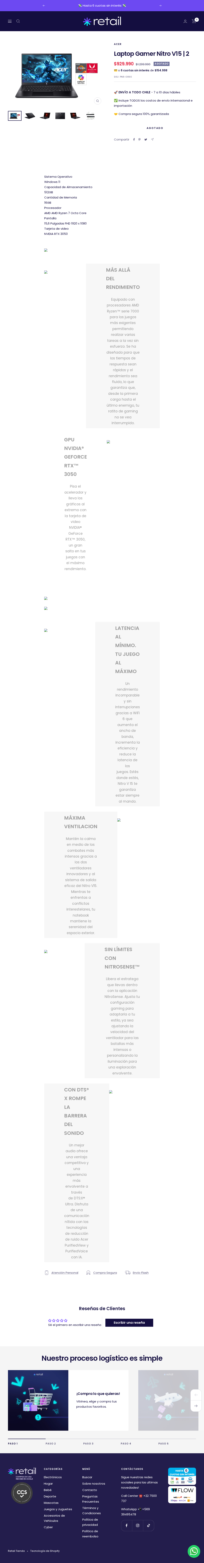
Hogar (48, 1483)
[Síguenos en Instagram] (137, 1525)
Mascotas (51, 1503)
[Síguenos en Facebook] (126, 1525)
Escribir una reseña (129, 1322)
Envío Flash (141, 1273)
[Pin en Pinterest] (139, 139)
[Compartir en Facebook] (134, 139)
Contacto (89, 1490)
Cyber (48, 1527)
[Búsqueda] (18, 21)
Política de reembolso (90, 1533)
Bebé (48, 1490)
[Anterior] (196, 1394)
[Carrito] (194, 21)
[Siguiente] (196, 1406)
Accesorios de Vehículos (54, 1518)
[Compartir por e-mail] (152, 139)
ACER (118, 44)
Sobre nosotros (93, 1483)
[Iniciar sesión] (185, 21)
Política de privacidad (90, 1522)
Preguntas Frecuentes (90, 1499)
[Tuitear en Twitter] (145, 139)
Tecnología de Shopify (45, 1551)
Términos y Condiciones (91, 1510)
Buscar (87, 1477)
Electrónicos (53, 1477)
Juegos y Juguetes (58, 1509)
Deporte (50, 1496)
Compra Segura (105, 1273)
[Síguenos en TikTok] (148, 1525)
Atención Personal (64, 1273)
